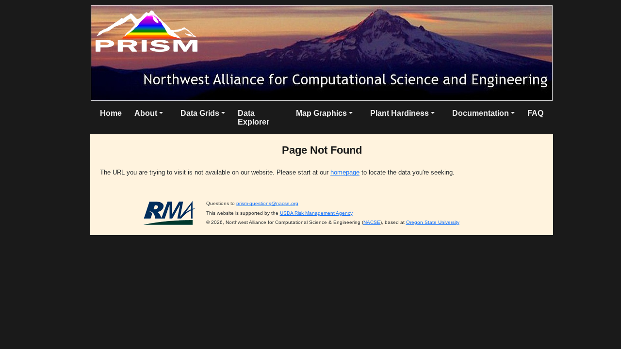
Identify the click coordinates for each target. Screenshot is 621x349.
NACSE (371, 222)
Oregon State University (432, 222)
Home (111, 113)
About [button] (145, 113)
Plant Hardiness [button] (399, 113)
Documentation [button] (480, 113)
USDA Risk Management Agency (316, 213)
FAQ (535, 113)
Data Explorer (253, 117)
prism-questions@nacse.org (267, 203)
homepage (345, 172)
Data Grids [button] (199, 113)
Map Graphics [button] (321, 113)
